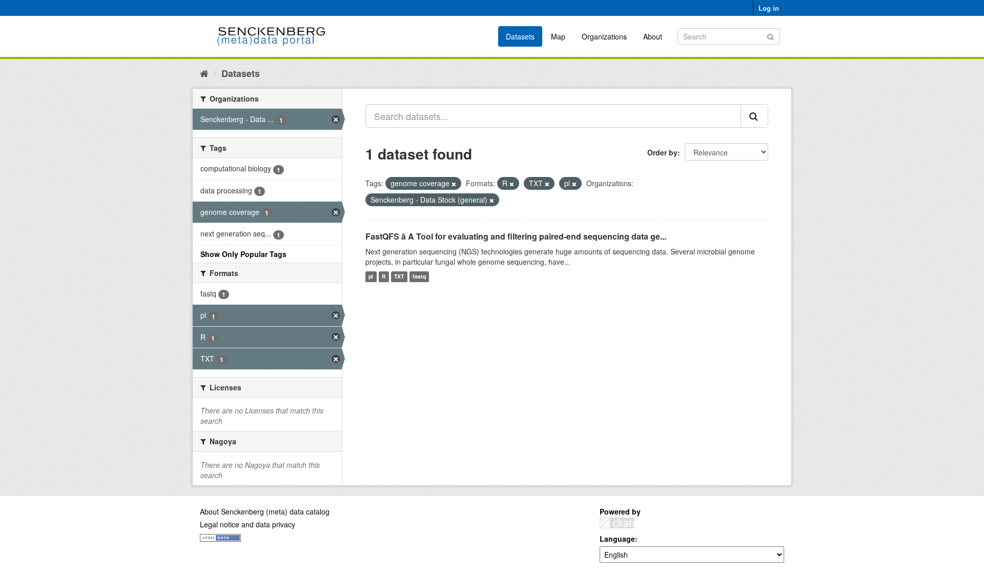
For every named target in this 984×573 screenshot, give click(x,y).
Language (617, 539)
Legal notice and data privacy (247, 524)
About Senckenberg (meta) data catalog (265, 511)
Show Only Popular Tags (243, 254)
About (652, 36)
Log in (768, 8)
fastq (419, 277)
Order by (662, 152)
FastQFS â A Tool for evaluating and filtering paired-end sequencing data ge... (515, 236)
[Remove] (454, 184)
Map (558, 36)
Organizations (604, 36)
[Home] (204, 73)
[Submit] (770, 35)
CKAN (617, 523)
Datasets (520, 36)
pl (370, 277)
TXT (399, 277)
